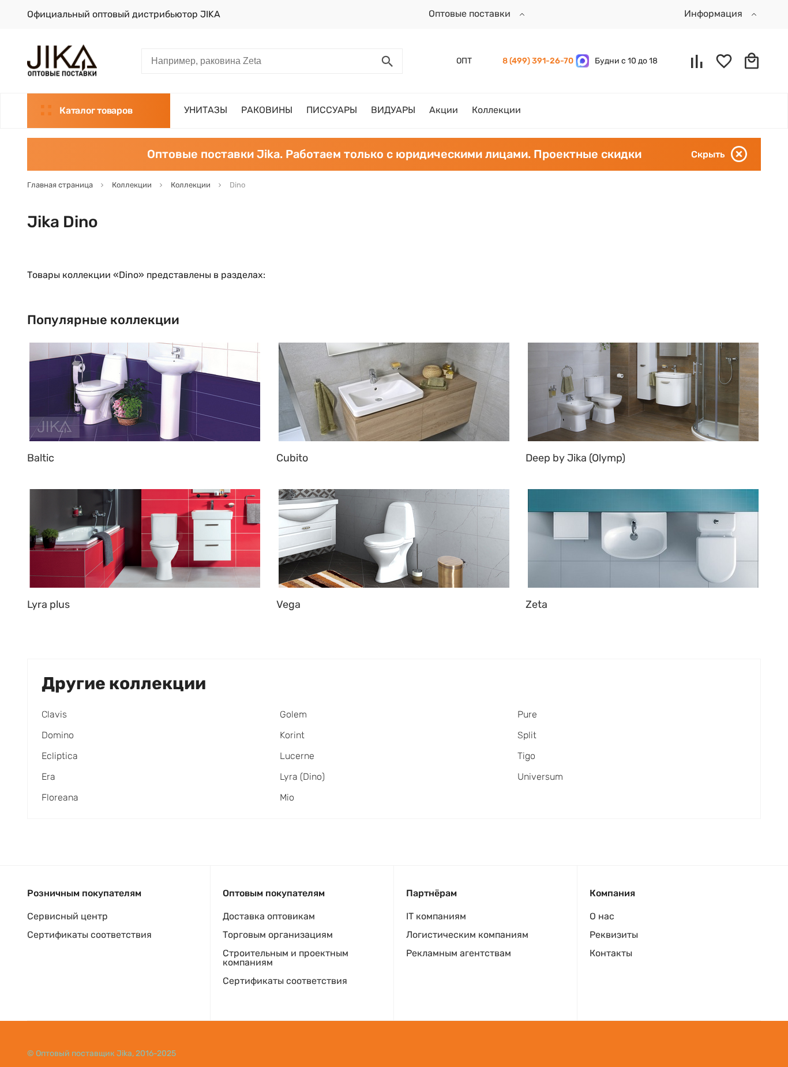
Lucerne (297, 755)
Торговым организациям (278, 934)
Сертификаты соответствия (89, 934)
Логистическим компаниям (467, 934)
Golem (293, 714)
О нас (602, 916)
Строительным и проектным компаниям (285, 958)
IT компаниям (436, 916)
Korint (292, 735)
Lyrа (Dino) (302, 776)
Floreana (60, 797)
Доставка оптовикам (269, 916)
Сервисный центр (67, 916)
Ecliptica (60, 755)
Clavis (54, 714)
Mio (287, 797)
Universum (540, 776)
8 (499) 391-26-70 (536, 61)
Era (48, 776)
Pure (527, 714)
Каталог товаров (95, 110)
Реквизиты (614, 934)
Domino (58, 735)
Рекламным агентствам (458, 953)
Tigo (526, 755)
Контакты (611, 953)
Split (526, 735)
